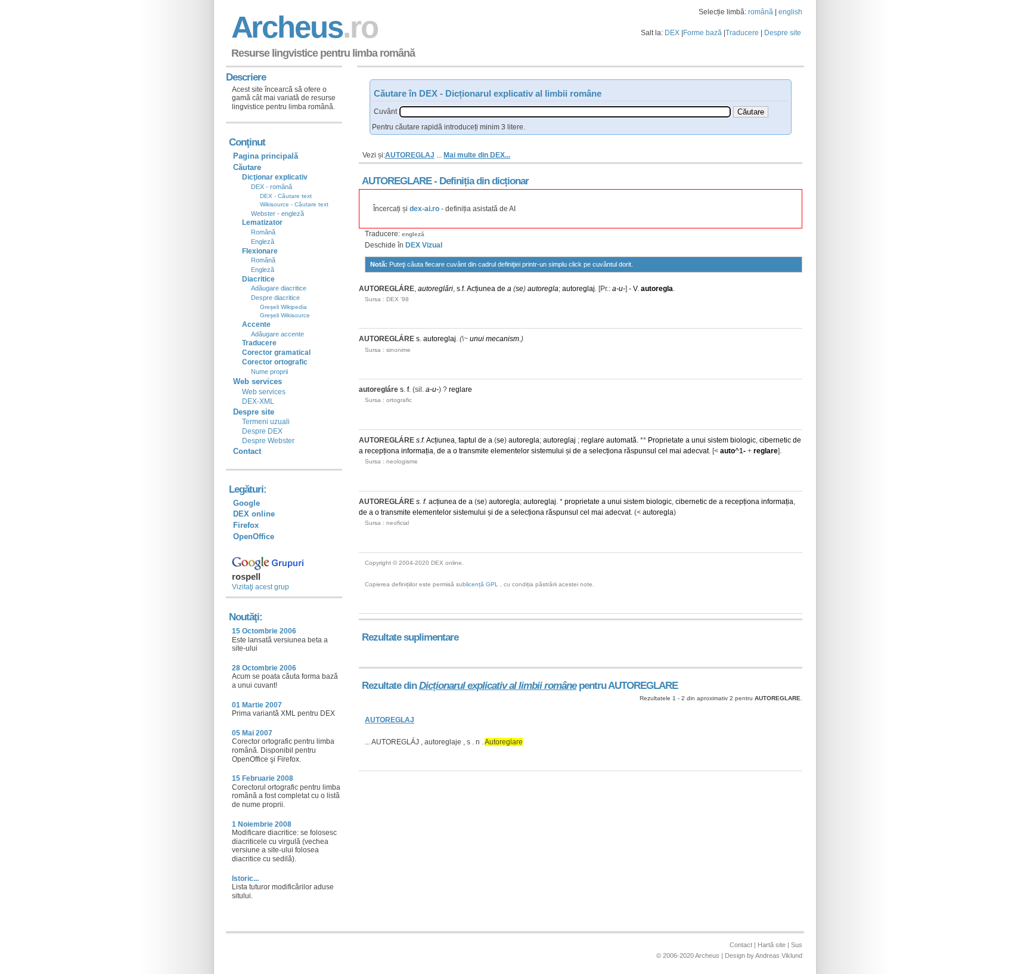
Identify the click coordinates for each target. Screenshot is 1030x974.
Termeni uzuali (266, 422)
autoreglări (435, 289)
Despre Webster (268, 441)
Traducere (742, 33)
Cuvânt (385, 111)
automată (621, 440)
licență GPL (482, 584)
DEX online (254, 513)
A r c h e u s (302, 27)
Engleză (262, 241)
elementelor (510, 451)
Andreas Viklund (778, 955)
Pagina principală (265, 155)
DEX (672, 33)
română (760, 12)
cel (663, 451)
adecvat (696, 451)
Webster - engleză (277, 213)
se (519, 289)
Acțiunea (481, 289)
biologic (743, 440)
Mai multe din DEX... (476, 155)
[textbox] (565, 112)
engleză (413, 234)
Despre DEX (262, 431)
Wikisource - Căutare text (294, 204)
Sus (796, 944)
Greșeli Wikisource (285, 315)
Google (246, 503)
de (501, 289)
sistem (718, 440)
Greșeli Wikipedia (283, 307)
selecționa (605, 451)
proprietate (582, 501)
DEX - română (271, 186)
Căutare (247, 167)
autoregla (543, 289)
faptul (467, 440)
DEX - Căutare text (286, 196)
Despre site (782, 33)
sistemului (547, 451)
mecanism (502, 339)
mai (675, 451)
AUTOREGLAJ (410, 155)
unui (477, 339)
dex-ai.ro (424, 209)
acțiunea (443, 501)
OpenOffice (253, 536)
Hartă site (772, 944)
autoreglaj (578, 289)
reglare (460, 389)
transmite (474, 451)
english (790, 12)
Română (263, 232)
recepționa (382, 451)
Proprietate (666, 440)
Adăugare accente (277, 334)
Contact (247, 451)
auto (727, 451)
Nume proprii (269, 371)
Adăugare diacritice (278, 288)
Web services (264, 392)
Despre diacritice (275, 297)
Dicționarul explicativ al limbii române (497, 685)
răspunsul (640, 451)
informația (417, 451)
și (568, 451)
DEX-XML (258, 401)
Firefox (246, 525)
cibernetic (775, 440)
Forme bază (702, 33)
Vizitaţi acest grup (260, 587)
